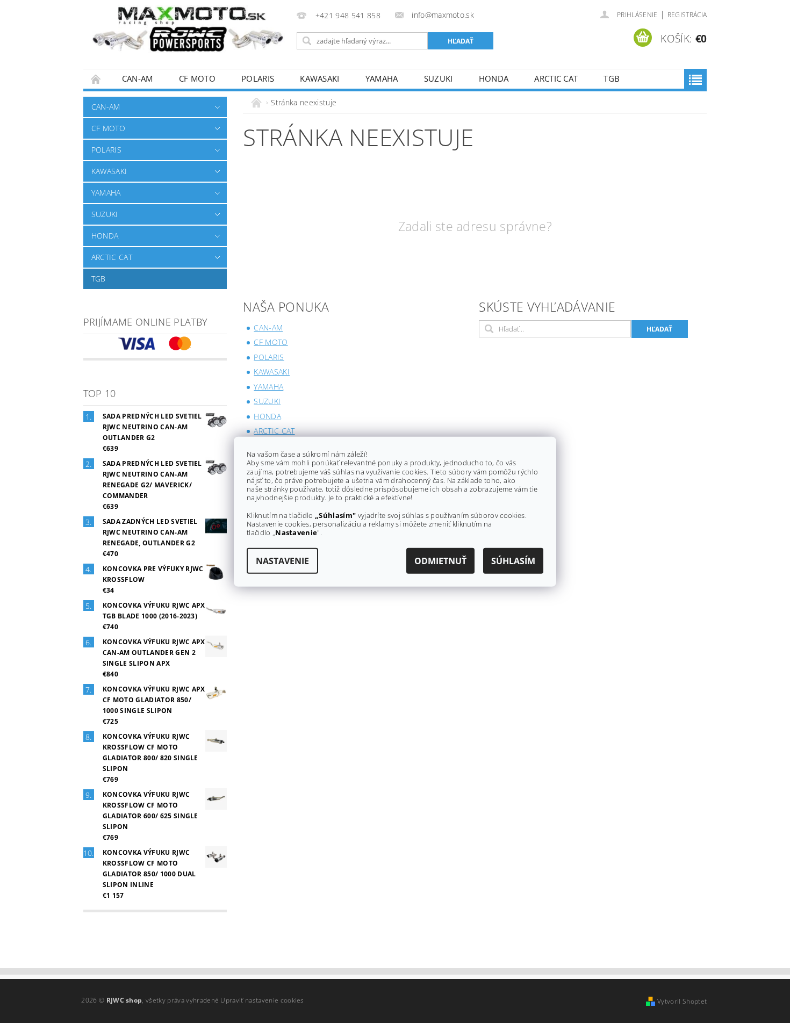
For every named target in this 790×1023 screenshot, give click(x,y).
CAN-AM (137, 78)
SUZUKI (438, 78)
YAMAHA (381, 78)
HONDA (494, 78)
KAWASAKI (320, 78)
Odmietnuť (440, 560)
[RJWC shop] (188, 29)
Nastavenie (282, 560)
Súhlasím (513, 560)
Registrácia (687, 14)
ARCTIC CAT (556, 78)
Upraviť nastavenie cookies (262, 1000)
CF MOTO (197, 78)
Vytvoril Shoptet (682, 1001)
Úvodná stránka (96, 78)
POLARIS (257, 78)
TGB (612, 78)
